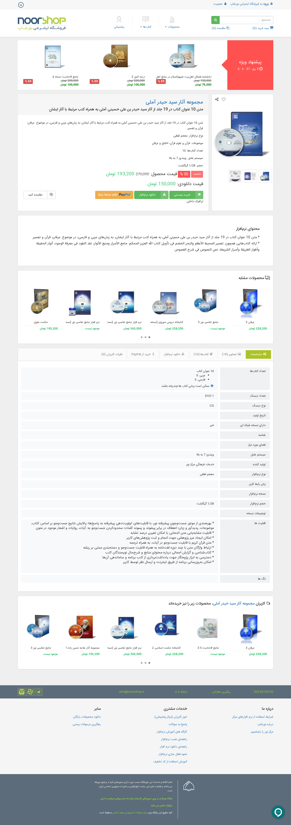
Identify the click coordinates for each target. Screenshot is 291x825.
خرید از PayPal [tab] (141, 354)
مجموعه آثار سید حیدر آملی (234, 603)
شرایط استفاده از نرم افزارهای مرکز (252, 717)
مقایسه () (219, 28)
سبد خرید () (261, 28)
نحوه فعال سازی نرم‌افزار (172, 754)
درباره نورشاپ (265, 724)
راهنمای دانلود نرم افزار (173, 746)
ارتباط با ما (181, 691)
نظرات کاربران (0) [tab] (111, 354)
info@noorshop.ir (131, 691)
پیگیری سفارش (221, 691)
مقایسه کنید (35, 194)
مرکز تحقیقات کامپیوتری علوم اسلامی (129, 813)
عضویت (218, 4)
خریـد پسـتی (182, 194)
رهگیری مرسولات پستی (87, 724)
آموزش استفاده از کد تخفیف (170, 761)
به (249, 4)
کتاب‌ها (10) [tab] (201, 354)
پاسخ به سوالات (178, 724)
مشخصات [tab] (256, 354)
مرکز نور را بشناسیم (262, 731)
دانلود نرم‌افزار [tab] (172, 354)
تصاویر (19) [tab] (230, 354)
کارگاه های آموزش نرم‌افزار (172, 731)
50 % (161, 81)
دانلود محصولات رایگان (87, 717)
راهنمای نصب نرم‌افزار (174, 739)
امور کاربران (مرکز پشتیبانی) (170, 717)
